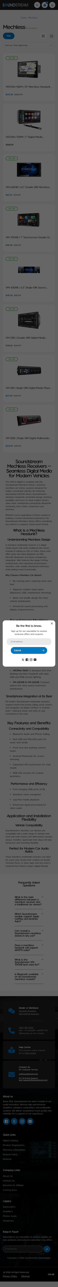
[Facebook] (27, 659)
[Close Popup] (52, 623)
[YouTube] (35, 659)
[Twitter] (23, 659)
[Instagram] (31, 659)
